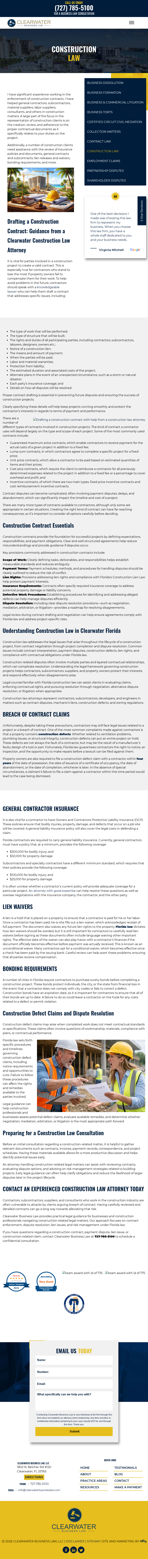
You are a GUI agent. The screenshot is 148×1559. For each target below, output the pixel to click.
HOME (85, 1467)
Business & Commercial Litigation (115, 102)
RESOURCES (89, 1487)
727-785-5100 (39, 1484)
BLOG (118, 1474)
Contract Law (99, 141)
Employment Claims (103, 161)
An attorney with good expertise (52, 891)
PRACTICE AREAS (93, 1481)
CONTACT (121, 1481)
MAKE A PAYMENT (128, 1487)
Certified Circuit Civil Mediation (114, 122)
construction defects (54, 734)
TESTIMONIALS (125, 1467)
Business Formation (104, 92)
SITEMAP (93, 1541)
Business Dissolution (105, 83)
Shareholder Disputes (106, 180)
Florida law (124, 926)
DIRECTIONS (34, 1477)
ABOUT (85, 1474)
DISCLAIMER (75, 1541)
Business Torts (100, 112)
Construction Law (103, 151)
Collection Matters (104, 131)
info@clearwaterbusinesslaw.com (39, 1490)
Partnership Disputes (105, 170)
